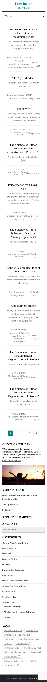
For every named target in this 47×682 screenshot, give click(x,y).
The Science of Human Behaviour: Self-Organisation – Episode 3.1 (23, 148)
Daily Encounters (14, 57)
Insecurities (7, 575)
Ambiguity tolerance (23, 305)
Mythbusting (12, 647)
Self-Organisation (15, 652)
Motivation (23, 643)
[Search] (43, 16)
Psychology (32, 647)
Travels (7, 617)
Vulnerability (12, 665)
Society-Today (18, 219)
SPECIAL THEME (24, 129)
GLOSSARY (20, 61)
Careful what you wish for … (15, 543)
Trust (33, 661)
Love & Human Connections (20, 67)
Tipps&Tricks (12, 656)
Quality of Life (23, 216)
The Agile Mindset (23, 78)
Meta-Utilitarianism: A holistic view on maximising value (23, 33)
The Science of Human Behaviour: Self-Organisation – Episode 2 (23, 392)
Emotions (28, 57)
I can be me (23, 4)
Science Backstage (13, 606)
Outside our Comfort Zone (20, 98)
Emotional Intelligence (17, 634)
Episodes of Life (9, 559)
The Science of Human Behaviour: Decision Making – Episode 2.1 (23, 233)
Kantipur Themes (34, 678)
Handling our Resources (20, 64)
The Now (36, 652)
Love (8, 643)
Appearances (13, 630)
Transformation (14, 661)
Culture (32, 630)
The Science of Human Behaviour (20, 133)
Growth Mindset (28, 639)
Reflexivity (23, 108)
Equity (9, 639)
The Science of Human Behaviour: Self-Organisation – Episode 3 (23, 355)
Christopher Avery (11, 460)
